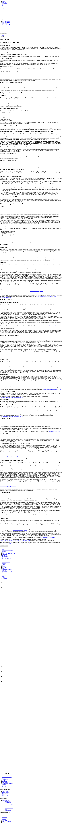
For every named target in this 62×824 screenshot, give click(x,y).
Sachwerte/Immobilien (9, 804)
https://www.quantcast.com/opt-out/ (13, 456)
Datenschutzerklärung (6, 6)
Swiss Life (4, 575)
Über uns (4, 2)
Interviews (4, 785)
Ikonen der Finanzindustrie (7, 783)
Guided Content (5, 792)
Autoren (4, 819)
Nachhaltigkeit (5, 782)
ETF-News (4, 794)
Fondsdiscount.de (5, 560)
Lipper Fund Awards (9, 808)
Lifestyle (4, 784)
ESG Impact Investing (6, 795)
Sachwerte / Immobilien (7, 777)
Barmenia (4, 551)
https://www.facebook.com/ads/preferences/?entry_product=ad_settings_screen (15, 540)
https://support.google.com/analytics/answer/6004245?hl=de (11, 397)
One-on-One (4, 805)
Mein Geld (6, 22)
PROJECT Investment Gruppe (8, 571)
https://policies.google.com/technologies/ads (8, 515)
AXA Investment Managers (7, 550)
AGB (3, 822)
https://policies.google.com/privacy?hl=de (8, 486)
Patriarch (4, 570)
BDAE (3, 552)
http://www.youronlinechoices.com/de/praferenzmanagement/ (20, 543)
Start (3, 35)
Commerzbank (5, 556)
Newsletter (4, 3)
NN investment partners (7, 569)
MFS (3, 568)
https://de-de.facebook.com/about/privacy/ (48, 537)
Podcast (3, 1)
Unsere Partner (4, 545)
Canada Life (4, 555)
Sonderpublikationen (6, 793)
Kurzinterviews (8, 806)
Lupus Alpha (4, 567)
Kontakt (4, 815)
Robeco (3, 572)
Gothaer (4, 563)
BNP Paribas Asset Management (8, 553)
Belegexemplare (5, 4)
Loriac (3, 566)
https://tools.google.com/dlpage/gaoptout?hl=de (52, 389)
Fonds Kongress (8, 810)
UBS (3, 576)
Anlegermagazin (5, 791)
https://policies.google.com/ (54, 431)
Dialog (3, 557)
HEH (3, 565)
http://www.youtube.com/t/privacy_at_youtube (48, 325)
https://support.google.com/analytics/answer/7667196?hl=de (11, 416)
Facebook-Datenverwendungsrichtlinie (20, 530)
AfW (3, 549)
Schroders (4, 573)
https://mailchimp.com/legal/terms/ (36, 291)
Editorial (4, 786)
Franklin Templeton (6, 562)
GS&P (3, 564)
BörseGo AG (5, 554)
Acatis (3, 547)
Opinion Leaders (5, 781)
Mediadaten (4, 5)
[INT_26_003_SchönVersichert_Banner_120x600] (5, 771)
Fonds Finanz (5, 559)
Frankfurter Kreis (5, 800)
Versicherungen (5, 779)
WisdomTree (4, 578)
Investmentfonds (5, 775)
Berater (3, 778)
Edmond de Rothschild (6, 558)
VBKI (3, 577)
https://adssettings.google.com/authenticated (27, 515)
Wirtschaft (4, 780)
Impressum (4, 7)
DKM (6, 809)
